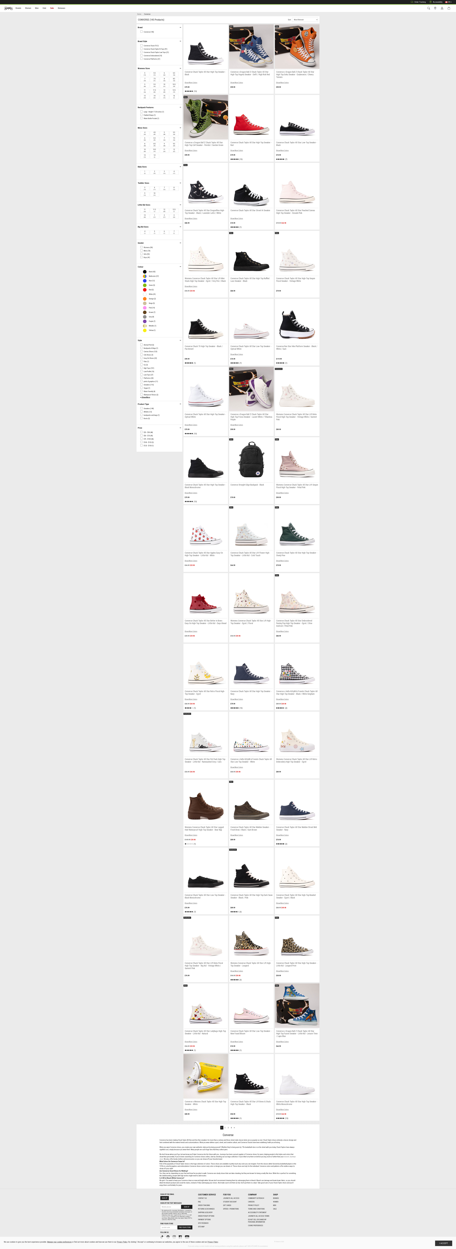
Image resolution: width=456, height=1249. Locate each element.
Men (274, 1205)
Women (275, 1202)
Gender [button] (141, 243)
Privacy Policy (253, 1205)
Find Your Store (166, 1224)
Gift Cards (227, 1205)
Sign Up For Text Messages (171, 1203)
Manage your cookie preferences (59, 1242)
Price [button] (140, 428)
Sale (52, 8)
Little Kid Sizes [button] (144, 205)
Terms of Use (185, 1215)
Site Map (201, 1227)
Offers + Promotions (231, 1209)
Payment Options (204, 1220)
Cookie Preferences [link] (255, 1225)
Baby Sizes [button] (142, 167)
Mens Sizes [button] (142, 128)
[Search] (429, 8)
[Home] (8, 8)
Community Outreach (256, 1198)
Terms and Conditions (256, 1209)
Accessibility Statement (257, 1212)
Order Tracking (420, 2)
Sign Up (164, 1198)
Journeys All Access (231, 1198)
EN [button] (449, 2)
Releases (61, 8)
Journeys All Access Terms (258, 1216)
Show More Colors (191, 83)
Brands (276, 1198)
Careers (251, 1202)
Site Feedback (203, 1223)
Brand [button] (140, 27)
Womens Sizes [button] (144, 68)
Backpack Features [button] (146, 107)
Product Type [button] (143, 404)
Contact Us (202, 1198)
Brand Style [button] (142, 41)
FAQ (199, 1202)
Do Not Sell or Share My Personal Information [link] (257, 1221)
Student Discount (230, 1202)
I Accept (443, 1243)
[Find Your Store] (435, 8)
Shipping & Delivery (205, 1212)
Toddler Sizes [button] (143, 183)
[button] (145, 397)
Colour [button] (140, 267)
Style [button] (140, 340)
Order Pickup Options (206, 1216)
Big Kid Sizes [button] (143, 227)
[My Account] (442, 8)
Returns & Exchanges (206, 1209)
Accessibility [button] (437, 2)
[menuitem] (18, 8)
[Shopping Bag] (449, 8)
